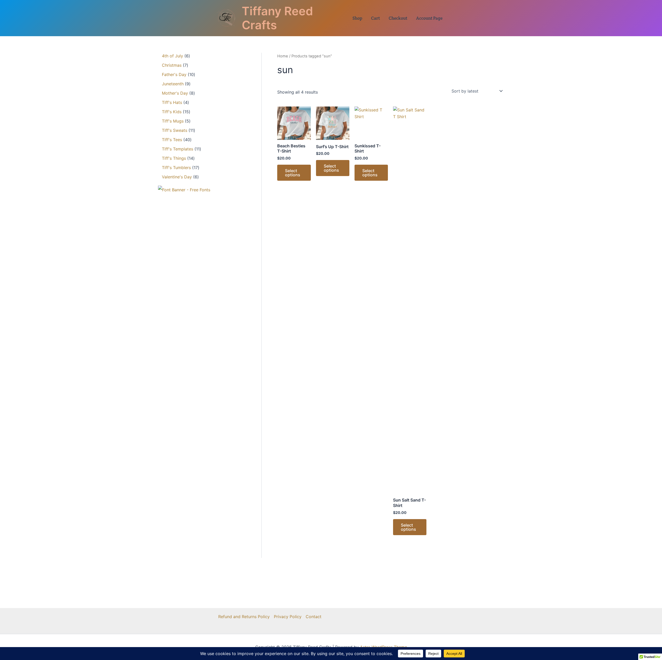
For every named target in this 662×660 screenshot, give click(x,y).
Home (282, 56)
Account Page (429, 18)
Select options (292, 172)
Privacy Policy (288, 616)
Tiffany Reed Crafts (277, 18)
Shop (357, 18)
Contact (313, 616)
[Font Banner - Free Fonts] (184, 189)
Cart (375, 18)
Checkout (398, 18)
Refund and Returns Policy (244, 616)
